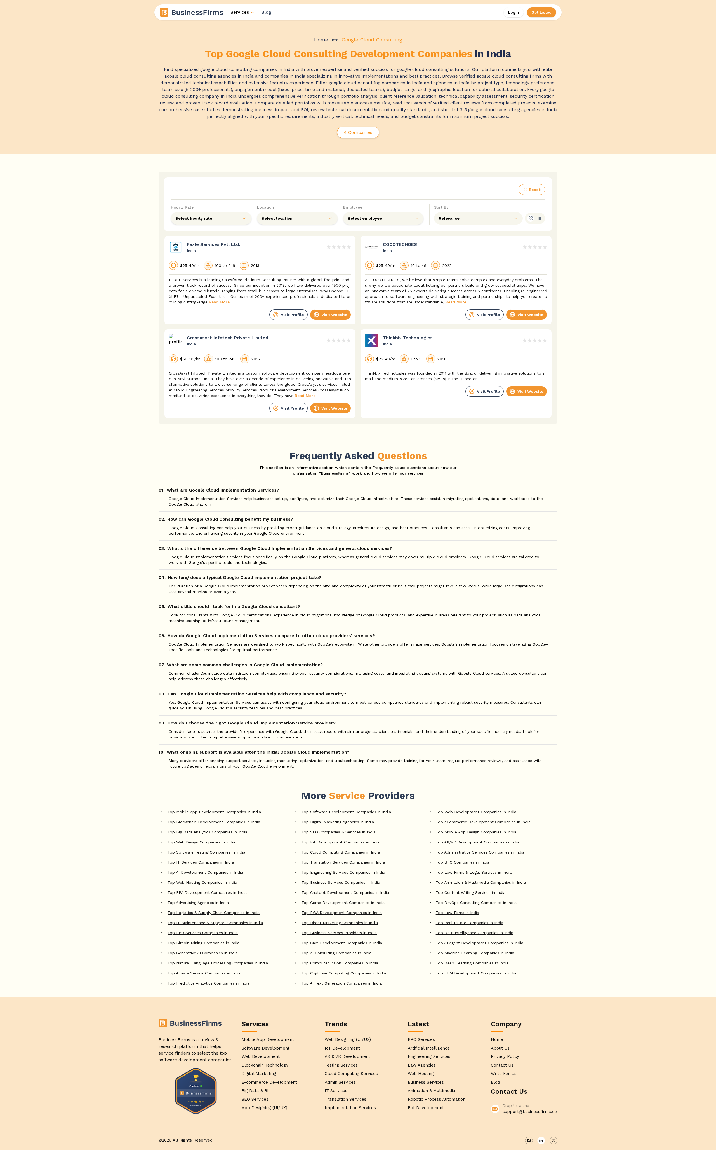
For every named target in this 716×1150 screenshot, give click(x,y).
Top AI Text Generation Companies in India (342, 983)
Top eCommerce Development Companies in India (483, 822)
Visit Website (334, 314)
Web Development (261, 1056)
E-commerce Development (269, 1082)
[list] (539, 218)
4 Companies (358, 132)
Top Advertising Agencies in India (198, 902)
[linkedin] (541, 1140)
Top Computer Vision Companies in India (340, 963)
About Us (500, 1048)
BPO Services (421, 1039)
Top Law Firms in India (457, 912)
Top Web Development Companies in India (476, 812)
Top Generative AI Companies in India (203, 953)
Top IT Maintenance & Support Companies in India (215, 922)
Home (321, 40)
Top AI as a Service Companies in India (204, 973)
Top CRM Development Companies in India (342, 943)
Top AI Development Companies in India (205, 872)
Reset (534, 189)
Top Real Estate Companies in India (469, 922)
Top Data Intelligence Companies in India (474, 933)
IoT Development (342, 1048)
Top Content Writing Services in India (470, 892)
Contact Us (502, 1065)
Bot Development (426, 1107)
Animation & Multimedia (431, 1090)
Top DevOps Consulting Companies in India (476, 902)
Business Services (426, 1082)
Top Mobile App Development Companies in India (214, 812)
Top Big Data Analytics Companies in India (207, 832)
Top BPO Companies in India (462, 862)
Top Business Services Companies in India (341, 882)
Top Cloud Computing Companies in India (341, 852)
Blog (266, 12)
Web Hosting (421, 1073)
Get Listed (541, 12)
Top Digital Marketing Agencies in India (338, 822)
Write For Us (504, 1073)
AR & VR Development (347, 1056)
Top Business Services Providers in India (339, 933)
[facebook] (529, 1140)
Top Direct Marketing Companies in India (340, 922)
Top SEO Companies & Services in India (339, 832)
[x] (553, 1140)
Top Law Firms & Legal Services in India (474, 872)
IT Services (336, 1090)
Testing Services (341, 1065)
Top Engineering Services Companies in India (343, 872)
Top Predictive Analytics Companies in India (208, 983)
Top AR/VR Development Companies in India (477, 842)
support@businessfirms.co (530, 1111)
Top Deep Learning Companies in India (472, 963)
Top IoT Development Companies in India (341, 842)
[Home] (192, 12)
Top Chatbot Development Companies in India (345, 892)
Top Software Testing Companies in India (206, 852)
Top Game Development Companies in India (343, 902)
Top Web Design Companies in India (201, 842)
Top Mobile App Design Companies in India (476, 832)
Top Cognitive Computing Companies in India (344, 973)
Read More (219, 302)
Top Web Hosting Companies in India (202, 882)
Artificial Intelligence (429, 1048)
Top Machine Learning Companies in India (475, 953)
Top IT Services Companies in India (201, 862)
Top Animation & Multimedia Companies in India (481, 882)
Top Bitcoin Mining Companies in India (203, 943)
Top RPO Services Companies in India (203, 933)
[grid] (530, 218)
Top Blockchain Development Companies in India (214, 822)
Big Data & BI (255, 1090)
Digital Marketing (259, 1073)
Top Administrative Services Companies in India (480, 852)
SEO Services (255, 1099)
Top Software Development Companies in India (346, 812)
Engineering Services (429, 1056)
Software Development (265, 1048)
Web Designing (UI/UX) (348, 1039)
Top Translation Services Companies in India (343, 862)
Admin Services (340, 1082)
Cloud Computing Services (351, 1073)
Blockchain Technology (265, 1065)
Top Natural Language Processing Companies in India (218, 963)
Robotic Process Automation (436, 1099)
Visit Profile (292, 314)
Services (239, 12)
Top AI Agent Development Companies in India (479, 943)
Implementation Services (350, 1107)
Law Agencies (422, 1065)
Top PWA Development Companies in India (342, 912)
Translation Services (345, 1099)
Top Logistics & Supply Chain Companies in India (214, 912)
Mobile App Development (268, 1039)
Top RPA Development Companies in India (207, 892)
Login (513, 12)
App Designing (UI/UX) (264, 1107)
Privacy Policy (505, 1056)
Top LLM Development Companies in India (476, 973)
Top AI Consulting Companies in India (336, 953)
